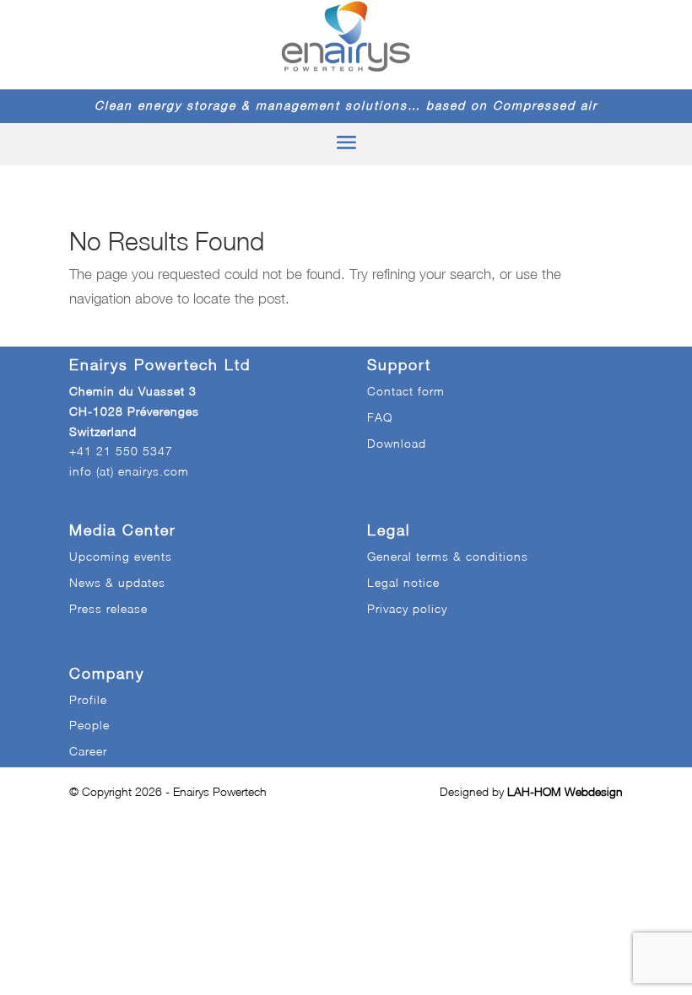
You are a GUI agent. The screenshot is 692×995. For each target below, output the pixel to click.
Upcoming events (120, 556)
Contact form (406, 391)
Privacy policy (407, 608)
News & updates (117, 582)
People (89, 725)
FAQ (379, 417)
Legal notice (403, 582)
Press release (108, 608)
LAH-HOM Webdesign (565, 791)
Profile (88, 699)
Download (396, 443)
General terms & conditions (447, 556)
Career (88, 751)
